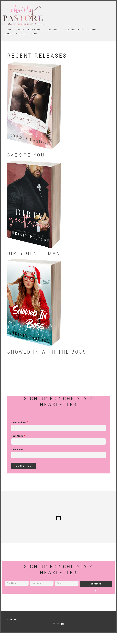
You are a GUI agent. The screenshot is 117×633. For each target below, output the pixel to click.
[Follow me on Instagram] (58, 624)
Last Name (17, 449)
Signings (53, 30)
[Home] (23, 14)
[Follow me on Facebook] (54, 624)
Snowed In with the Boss (46, 352)
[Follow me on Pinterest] (62, 624)
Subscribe (96, 583)
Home (8, 30)
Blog (35, 34)
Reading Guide (74, 30)
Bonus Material (15, 34)
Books (94, 30)
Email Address (18, 422)
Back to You (26, 155)
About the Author (30, 30)
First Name (17, 435)
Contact (12, 619)
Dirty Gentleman (33, 253)
